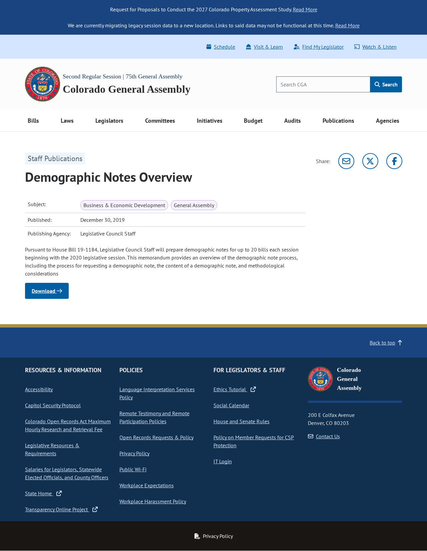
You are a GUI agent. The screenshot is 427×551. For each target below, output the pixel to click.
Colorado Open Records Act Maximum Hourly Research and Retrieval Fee (68, 425)
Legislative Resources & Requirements (52, 449)
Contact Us (328, 436)
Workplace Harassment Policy (152, 501)
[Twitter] (370, 161)
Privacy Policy (134, 453)
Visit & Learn (268, 46)
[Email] (346, 161)
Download (44, 291)
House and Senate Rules (242, 421)
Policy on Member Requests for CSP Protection (254, 441)
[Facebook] (394, 161)
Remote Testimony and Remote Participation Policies (154, 417)
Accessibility (39, 389)
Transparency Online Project (57, 509)
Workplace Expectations (146, 485)
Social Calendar (231, 405)
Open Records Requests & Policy (156, 437)
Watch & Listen (379, 46)
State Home (39, 493)
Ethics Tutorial (230, 389)
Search (389, 84)
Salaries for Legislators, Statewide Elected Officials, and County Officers (66, 473)
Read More (305, 9)
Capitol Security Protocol (53, 405)
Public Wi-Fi (132, 469)
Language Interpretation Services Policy (157, 393)
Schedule (224, 46)
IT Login (223, 461)
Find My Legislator (323, 46)
